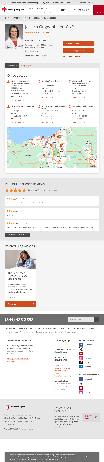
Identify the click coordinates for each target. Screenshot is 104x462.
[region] (52, 147)
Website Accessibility (62, 376)
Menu (99, 12)
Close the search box (92, 10)
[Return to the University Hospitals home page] (13, 10)
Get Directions (16, 100)
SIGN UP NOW (88, 417)
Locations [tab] (11, 65)
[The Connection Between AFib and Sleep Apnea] (20, 259)
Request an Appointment (76, 50)
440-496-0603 (47, 93)
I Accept (88, 457)
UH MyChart (67, 10)
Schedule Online (84, 3)
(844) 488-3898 (19, 319)
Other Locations (31, 51)
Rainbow (56, 10)
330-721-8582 (77, 118)
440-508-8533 (77, 93)
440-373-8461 (74, 56)
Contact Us (58, 365)
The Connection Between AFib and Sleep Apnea (18, 275)
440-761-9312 (16, 118)
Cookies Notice (70, 455)
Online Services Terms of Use (35, 455)
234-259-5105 (47, 118)
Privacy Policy (54, 455)
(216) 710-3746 (60, 360)
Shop (74, 10)
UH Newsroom (60, 370)
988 (55, 386)
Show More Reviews (16, 234)
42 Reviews (44, 32)
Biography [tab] (25, 65)
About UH (58, 373)
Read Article (12, 304)
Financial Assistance (62, 368)
